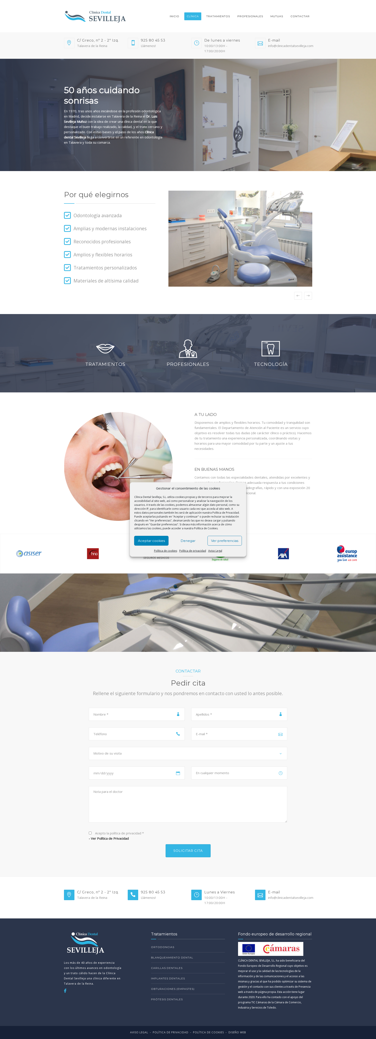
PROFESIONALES (250, 16)
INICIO (174, 16)
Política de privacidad (192, 551)
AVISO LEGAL (139, 1032)
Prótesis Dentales (167, 999)
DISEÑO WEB (237, 1032)
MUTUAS (276, 16)
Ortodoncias (162, 947)
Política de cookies (165, 551)
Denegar (188, 541)
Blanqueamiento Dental (172, 957)
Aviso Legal (215, 551)
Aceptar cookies (151, 541)
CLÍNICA (193, 16)
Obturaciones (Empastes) (173, 988)
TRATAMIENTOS (218, 16)
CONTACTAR (300, 16)
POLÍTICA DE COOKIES (208, 1032)
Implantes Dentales (168, 978)
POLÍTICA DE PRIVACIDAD (170, 1032)
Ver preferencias (224, 541)
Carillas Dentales (167, 968)
